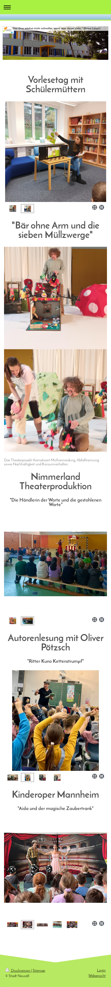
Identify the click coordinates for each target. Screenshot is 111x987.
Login (101, 970)
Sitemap (39, 971)
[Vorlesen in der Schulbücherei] (27, 208)
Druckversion (20, 971)
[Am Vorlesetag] (55, 151)
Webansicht (97, 976)
